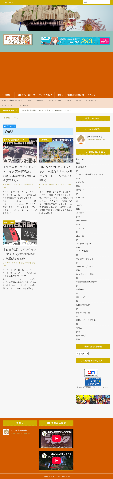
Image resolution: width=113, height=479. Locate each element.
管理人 (79, 327)
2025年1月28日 (11, 184)
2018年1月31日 (48, 184)
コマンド (78, 100)
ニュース (80, 235)
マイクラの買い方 (45, 95)
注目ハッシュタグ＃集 (85, 320)
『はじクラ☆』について (26, 95)
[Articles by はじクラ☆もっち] (80, 142)
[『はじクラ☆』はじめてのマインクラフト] (56, 29)
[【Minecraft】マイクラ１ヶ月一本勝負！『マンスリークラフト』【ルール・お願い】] (56, 150)
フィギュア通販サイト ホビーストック (93, 387)
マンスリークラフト (85, 258)
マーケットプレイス (85, 266)
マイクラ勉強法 (83, 251)
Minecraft (80, 159)
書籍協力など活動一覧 (76, 95)
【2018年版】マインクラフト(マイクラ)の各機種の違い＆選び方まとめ (19, 254)
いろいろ (91, 95)
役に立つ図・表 (91, 100)
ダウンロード (82, 220)
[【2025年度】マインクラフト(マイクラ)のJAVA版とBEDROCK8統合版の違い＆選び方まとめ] (20, 150)
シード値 (68, 100)
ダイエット (81, 212)
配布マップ (81, 335)
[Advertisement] (56, 71)
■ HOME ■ (7, 95)
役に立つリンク (7, 105)
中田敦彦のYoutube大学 (86, 281)
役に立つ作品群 (22, 105)
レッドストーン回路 (54, 100)
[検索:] (96, 2)
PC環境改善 (81, 166)
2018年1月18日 (11, 262)
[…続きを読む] (45, 213)
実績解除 (40, 100)
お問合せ (60, 95)
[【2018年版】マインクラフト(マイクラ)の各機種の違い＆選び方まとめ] (20, 233)
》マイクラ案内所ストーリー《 (13, 100)
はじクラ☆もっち (28, 184)
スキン (30, 100)
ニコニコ (80, 228)
